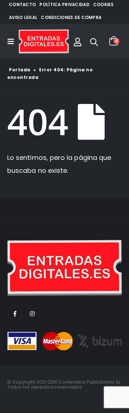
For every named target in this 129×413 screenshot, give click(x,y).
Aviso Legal (23, 17)
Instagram (32, 314)
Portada (19, 70)
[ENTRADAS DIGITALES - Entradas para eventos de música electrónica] (44, 41)
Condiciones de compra (71, 17)
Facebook (15, 314)
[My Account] (77, 41)
